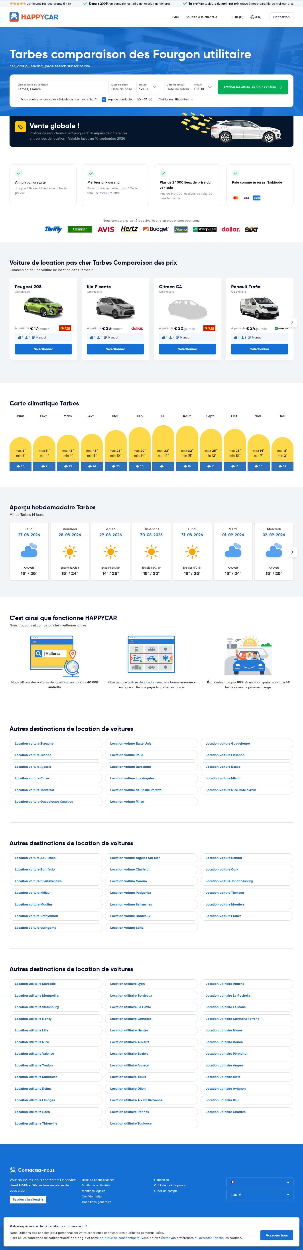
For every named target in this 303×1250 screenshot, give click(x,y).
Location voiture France (223, 916)
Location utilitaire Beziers (129, 1053)
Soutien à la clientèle (201, 17)
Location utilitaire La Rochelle (228, 995)
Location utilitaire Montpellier (37, 995)
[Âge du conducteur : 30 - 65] (104, 99)
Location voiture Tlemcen (225, 892)
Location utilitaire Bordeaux (131, 995)
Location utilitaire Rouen (224, 1042)
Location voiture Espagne (34, 743)
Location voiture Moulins (34, 904)
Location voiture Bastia (223, 766)
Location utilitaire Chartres (226, 1111)
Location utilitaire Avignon (226, 1088)
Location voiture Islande (33, 755)
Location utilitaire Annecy (129, 1065)
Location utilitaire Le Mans (226, 1007)
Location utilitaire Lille (31, 1030)
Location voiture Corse (32, 778)
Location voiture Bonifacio (35, 869)
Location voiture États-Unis (130, 743)
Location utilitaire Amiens (225, 983)
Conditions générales (96, 1202)
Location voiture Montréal (34, 790)
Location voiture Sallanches (131, 904)
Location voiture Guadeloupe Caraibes (44, 801)
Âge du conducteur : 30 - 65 (127, 99)
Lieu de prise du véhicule (33, 85)
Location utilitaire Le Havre (130, 1007)
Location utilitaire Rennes (129, 1111)
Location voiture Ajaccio (33, 766)
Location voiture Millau (32, 892)
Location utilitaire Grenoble (131, 1018)
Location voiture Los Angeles (132, 778)
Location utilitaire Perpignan (227, 1053)
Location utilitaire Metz (223, 1076)
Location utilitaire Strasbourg (37, 1007)
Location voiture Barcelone (130, 766)
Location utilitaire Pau (222, 1100)
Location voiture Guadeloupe (228, 743)
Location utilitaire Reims (33, 1088)
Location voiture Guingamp (35, 927)
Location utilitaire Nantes (129, 1030)
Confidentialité (92, 1196)
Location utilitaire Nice (32, 1042)
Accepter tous (277, 1235)
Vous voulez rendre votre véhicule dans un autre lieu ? (58, 99)
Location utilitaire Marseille (35, 983)
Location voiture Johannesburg (229, 881)
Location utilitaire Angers (225, 1065)
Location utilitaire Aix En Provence (136, 1100)
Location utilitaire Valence (34, 1053)
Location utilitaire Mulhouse (36, 1076)
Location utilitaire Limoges (35, 1100)
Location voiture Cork (222, 869)
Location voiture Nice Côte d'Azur (231, 790)
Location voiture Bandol (224, 857)
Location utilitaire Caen (32, 1111)
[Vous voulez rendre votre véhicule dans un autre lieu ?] (17, 99)
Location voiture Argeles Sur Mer (135, 857)
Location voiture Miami (223, 778)
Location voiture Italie (126, 755)
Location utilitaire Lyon (127, 983)
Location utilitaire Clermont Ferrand (233, 1018)
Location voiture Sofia (127, 927)
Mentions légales (93, 1191)
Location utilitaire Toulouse (131, 1123)
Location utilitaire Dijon (128, 1088)
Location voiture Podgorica (130, 892)
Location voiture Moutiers (225, 904)
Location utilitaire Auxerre (129, 1042)
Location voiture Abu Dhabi (36, 857)
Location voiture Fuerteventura (38, 881)
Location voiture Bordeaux (130, 916)
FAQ (175, 17)
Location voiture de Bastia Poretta (135, 790)
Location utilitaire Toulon (34, 1065)
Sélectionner (43, 349)
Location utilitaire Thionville (36, 1123)
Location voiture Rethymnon (36, 916)
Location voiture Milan (127, 801)
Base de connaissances (98, 1180)
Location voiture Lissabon (225, 755)
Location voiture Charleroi (130, 869)
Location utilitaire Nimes (224, 1030)
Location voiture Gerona (128, 881)
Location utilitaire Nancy (33, 1018)
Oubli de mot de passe (169, 1185)
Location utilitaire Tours (128, 1076)
